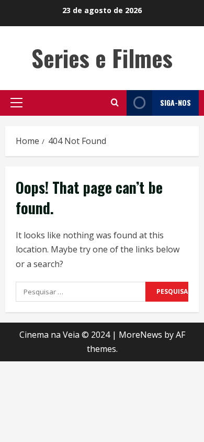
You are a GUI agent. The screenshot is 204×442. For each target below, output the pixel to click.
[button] (16, 103)
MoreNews (140, 334)
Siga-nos (175, 102)
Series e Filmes (102, 58)
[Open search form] (115, 103)
